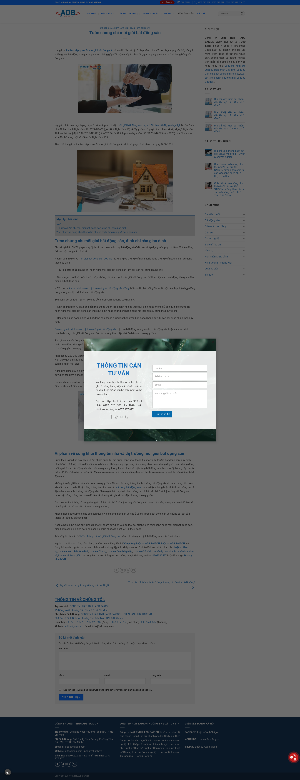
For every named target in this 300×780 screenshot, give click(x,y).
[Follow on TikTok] (116, 417)
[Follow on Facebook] (111, 417)
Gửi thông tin (162, 414)
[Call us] (126, 417)
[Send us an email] (121, 417)
